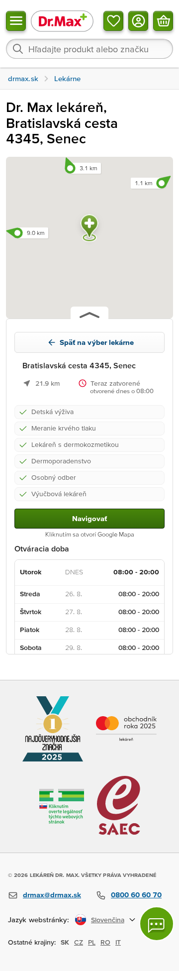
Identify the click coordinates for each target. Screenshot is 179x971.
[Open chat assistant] (156, 923)
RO (105, 942)
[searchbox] (89, 49)
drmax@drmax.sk (52, 894)
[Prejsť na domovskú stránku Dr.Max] (62, 20)
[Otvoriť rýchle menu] (16, 21)
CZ (78, 942)
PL (91, 942)
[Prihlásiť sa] (138, 21)
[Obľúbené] (113, 21)
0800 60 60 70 (136, 894)
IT (118, 942)
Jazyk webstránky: (38, 919)
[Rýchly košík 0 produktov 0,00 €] (163, 21)
